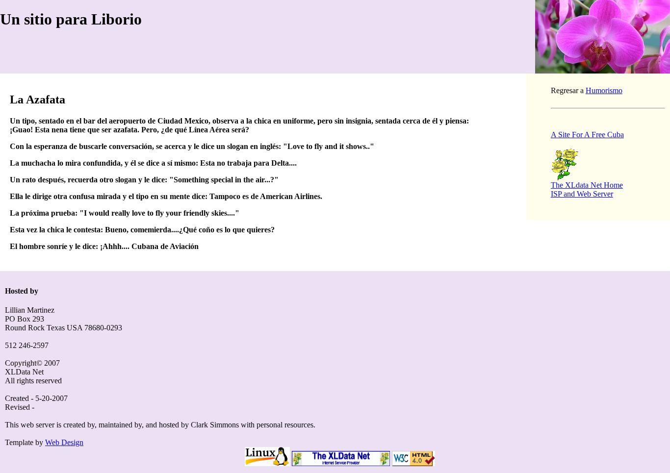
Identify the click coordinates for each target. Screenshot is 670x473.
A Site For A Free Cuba (587, 134)
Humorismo (604, 90)
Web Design (64, 442)
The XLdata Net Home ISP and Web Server (587, 189)
